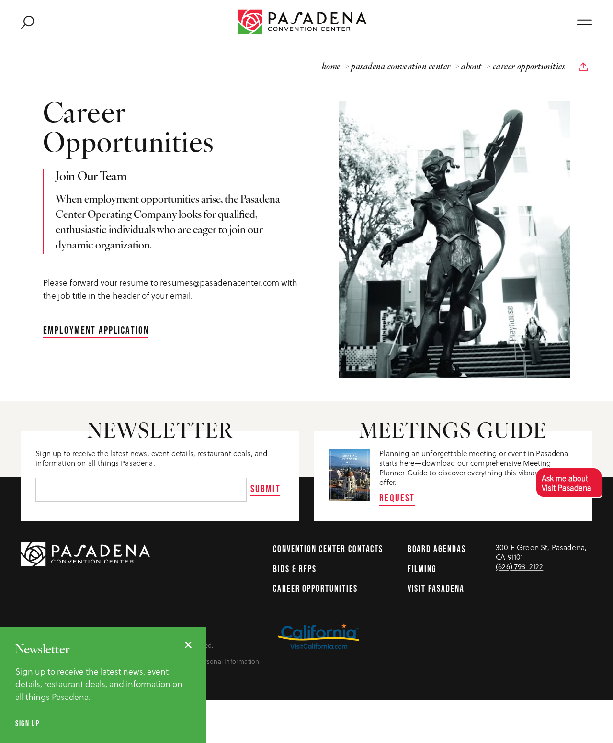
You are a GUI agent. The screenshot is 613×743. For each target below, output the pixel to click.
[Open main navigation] (584, 21)
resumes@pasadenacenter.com (219, 283)
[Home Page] (306, 21)
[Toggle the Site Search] (27, 21)
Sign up (27, 723)
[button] (568, 482)
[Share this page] (583, 67)
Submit (265, 488)
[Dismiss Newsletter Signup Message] (188, 645)
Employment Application (96, 330)
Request (397, 497)
